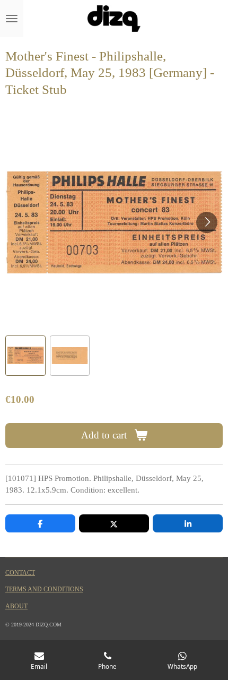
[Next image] (206, 222)
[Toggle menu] (11, 18)
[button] (25, 355)
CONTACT (20, 573)
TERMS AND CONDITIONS (44, 589)
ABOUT (16, 606)
